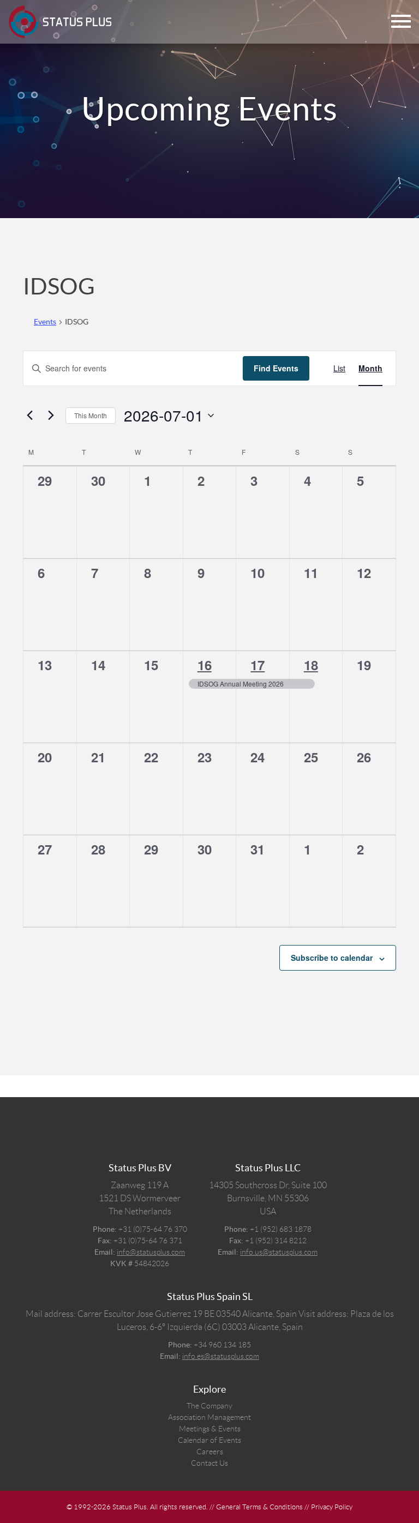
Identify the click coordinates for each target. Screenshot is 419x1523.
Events (45, 321)
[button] (401, 22)
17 (257, 664)
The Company (209, 1405)
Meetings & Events (210, 1428)
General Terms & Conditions (259, 1507)
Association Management (209, 1417)
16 (204, 664)
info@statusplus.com (151, 1252)
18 (311, 664)
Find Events (276, 368)
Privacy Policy (331, 1507)
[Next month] (50, 415)
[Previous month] (29, 415)
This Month (90, 415)
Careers (209, 1451)
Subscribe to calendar (332, 957)
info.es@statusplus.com (220, 1356)
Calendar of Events (209, 1440)
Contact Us (209, 1463)
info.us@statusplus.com (279, 1252)
